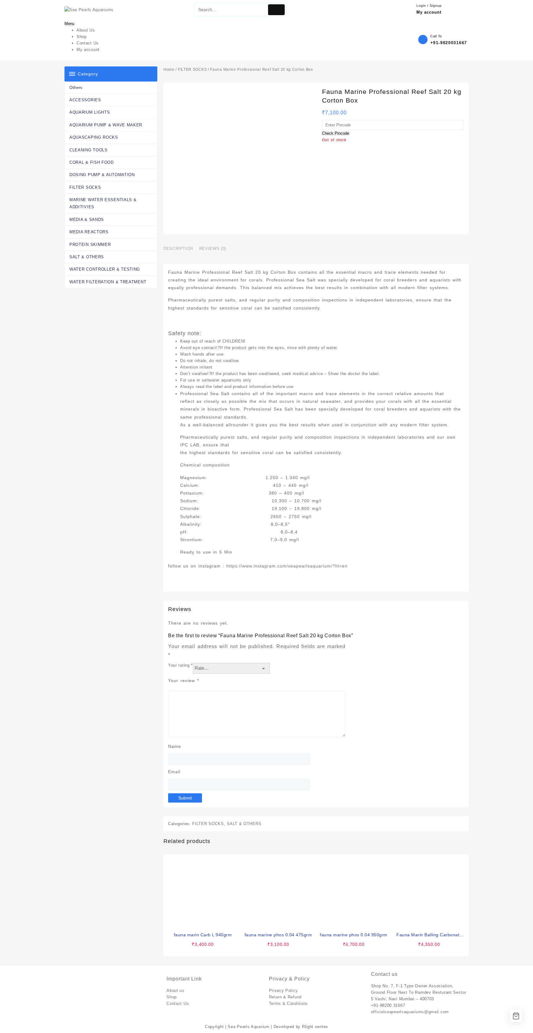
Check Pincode (335, 133)
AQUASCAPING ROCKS (93, 137)
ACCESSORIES (85, 100)
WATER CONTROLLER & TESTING (104, 269)
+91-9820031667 (448, 42)
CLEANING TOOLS (88, 150)
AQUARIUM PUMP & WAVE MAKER (105, 125)
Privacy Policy (283, 990)
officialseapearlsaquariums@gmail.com (410, 1012)
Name (174, 746)
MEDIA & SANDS (86, 219)
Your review (183, 680)
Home (169, 69)
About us (175, 990)
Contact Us (178, 1003)
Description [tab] (178, 248)
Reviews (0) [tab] (212, 248)
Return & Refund (285, 997)
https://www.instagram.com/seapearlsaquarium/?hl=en (287, 565)
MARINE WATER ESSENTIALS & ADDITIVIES (103, 203)
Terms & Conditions (288, 1003)
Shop (172, 997)
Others (76, 87)
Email (174, 771)
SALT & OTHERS (86, 257)
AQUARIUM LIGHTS (89, 112)
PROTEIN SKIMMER (90, 244)
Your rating (180, 665)
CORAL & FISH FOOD (91, 162)
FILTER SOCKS (85, 187)
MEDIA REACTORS (89, 232)
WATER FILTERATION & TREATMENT (107, 282)
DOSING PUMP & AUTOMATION (102, 174)
